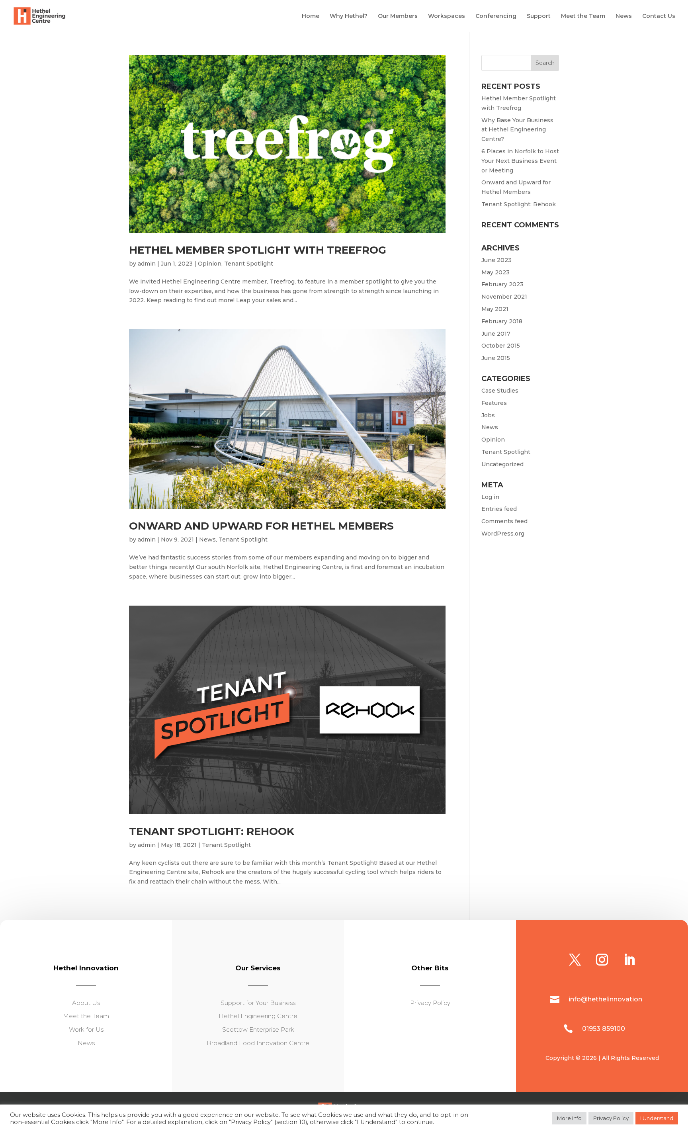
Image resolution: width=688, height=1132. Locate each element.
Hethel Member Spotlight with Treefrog (257, 250)
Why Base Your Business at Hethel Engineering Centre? (517, 130)
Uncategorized (502, 464)
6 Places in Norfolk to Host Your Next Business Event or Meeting (520, 161)
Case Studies (499, 390)
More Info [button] (569, 1118)
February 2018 (501, 321)
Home (310, 16)
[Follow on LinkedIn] (629, 960)
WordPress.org (502, 533)
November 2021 (504, 296)
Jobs (488, 415)
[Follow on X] (575, 960)
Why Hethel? (348, 16)
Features (494, 403)
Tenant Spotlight (248, 263)
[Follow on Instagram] (602, 960)
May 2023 (495, 272)
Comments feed (504, 521)
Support (539, 16)
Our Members (398, 16)
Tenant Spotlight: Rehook (211, 831)
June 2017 (495, 333)
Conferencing (495, 16)
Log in (490, 497)
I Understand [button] (656, 1118)
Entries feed (499, 508)
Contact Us (658, 16)
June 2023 (496, 260)
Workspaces (446, 16)
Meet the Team (583, 16)
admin (147, 263)
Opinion (209, 263)
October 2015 (500, 345)
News (624, 16)
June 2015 (495, 358)
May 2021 (494, 309)
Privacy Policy (611, 1118)
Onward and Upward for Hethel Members (261, 526)
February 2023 (502, 284)
